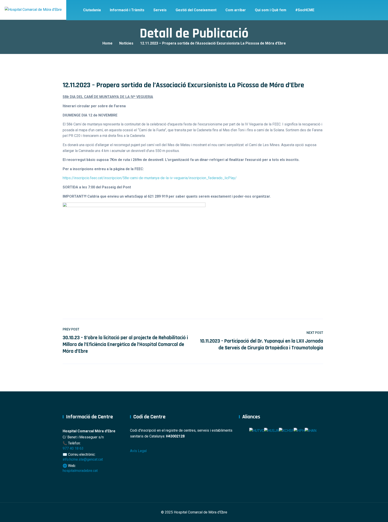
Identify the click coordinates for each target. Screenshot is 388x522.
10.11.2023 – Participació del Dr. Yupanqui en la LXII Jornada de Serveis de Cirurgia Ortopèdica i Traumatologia (261, 344)
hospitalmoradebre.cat (80, 470)
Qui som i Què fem (270, 10)
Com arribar (235, 10)
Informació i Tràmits (127, 10)
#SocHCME (304, 10)
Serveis (160, 10)
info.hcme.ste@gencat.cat (83, 459)
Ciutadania (92, 10)
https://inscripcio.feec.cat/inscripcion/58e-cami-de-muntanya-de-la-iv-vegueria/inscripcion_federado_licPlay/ (150, 178)
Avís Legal (138, 451)
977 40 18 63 (73, 448)
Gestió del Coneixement (196, 10)
